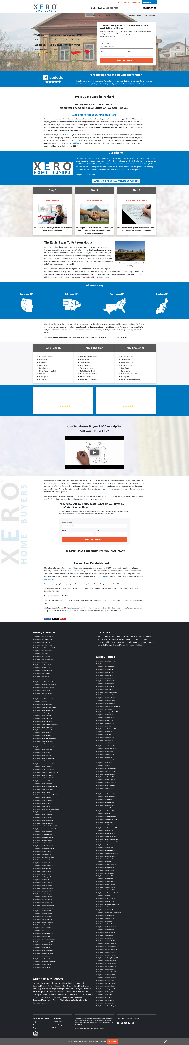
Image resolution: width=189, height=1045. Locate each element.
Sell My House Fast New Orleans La (43, 846)
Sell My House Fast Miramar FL (105, 825)
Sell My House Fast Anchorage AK (43, 942)
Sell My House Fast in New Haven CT (43, 719)
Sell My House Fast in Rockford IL (42, 767)
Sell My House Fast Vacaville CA (42, 665)
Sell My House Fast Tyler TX (41, 662)
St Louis (151, 642)
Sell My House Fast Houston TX (105, 757)
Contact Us (96, 15)
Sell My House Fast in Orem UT (42, 736)
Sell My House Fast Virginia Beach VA (43, 933)
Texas (44, 1000)
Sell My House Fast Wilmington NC (43, 696)
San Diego (126, 642)
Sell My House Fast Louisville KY (105, 788)
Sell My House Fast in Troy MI (41, 806)
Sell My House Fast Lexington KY (42, 956)
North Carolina (62, 994)
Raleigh (109, 645)
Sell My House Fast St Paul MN (41, 967)
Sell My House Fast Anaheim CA (105, 664)
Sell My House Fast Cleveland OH (105, 703)
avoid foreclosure (78, 143)
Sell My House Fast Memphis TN (105, 797)
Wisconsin (36, 1003)
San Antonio (107, 639)
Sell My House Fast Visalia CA (41, 673)
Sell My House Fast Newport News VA (107, 856)
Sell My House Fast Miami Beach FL (106, 817)
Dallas (113, 636)
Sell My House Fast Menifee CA (105, 808)
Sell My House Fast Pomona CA (105, 901)
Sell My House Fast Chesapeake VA (106, 692)
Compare (107, 15)
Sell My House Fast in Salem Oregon (43, 769)
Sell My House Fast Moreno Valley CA (107, 839)
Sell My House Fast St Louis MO (42, 916)
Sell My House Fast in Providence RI (43, 750)
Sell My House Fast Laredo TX (104, 777)
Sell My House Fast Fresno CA (104, 735)
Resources (36, 1025)
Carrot (102, 1028)
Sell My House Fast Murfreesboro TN (107, 842)
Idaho (63, 986)
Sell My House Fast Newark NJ (42, 843)
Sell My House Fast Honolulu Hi (105, 754)
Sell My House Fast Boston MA (105, 684)
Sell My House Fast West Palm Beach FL (44, 685)
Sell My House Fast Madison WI (105, 794)
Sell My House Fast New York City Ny (43, 849)
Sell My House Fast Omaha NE (41, 860)
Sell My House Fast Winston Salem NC (44, 939)
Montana (53, 991)
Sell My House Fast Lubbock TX (105, 791)
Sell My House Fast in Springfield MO (43, 789)
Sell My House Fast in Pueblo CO (42, 753)
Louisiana (44, 989)
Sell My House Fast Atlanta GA (104, 669)
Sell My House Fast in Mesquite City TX (44, 707)
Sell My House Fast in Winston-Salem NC (44, 829)
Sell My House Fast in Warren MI (42, 812)
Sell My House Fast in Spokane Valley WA (45, 786)
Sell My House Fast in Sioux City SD (43, 775)
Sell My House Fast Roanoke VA (105, 930)
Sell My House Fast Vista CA (41, 676)
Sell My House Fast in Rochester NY (43, 764)
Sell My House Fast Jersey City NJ (106, 771)
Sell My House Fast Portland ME (42, 965)
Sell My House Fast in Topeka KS (42, 803)
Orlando (99, 639)
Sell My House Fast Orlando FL (42, 863)
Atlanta (98, 636)
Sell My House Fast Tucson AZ (42, 928)
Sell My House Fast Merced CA (105, 811)
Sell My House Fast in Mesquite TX (43, 710)
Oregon (36, 997)
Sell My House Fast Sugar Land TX (106, 989)
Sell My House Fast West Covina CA (43, 682)
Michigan (79, 989)
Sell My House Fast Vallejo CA (41, 668)
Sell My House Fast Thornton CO (42, 645)
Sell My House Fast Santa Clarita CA (43, 905)
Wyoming (45, 1003)
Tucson (148, 639)
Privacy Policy (57, 1025)
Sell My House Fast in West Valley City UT (45, 826)
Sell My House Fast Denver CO (105, 718)
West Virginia (82, 1000)
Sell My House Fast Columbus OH (105, 709)
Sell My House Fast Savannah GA (105, 975)
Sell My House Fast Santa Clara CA (106, 963)
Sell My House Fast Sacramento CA (43, 888)
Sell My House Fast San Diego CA (42, 894)
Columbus (134, 642)
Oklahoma (89, 994)
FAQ (116, 15)
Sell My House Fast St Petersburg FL (43, 922)
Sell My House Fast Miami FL (104, 800)
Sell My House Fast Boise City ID (42, 945)
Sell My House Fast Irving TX (104, 766)
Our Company (136, 2)
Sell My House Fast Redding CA (105, 918)
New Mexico (43, 994)
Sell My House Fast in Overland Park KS (44, 738)
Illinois (68, 986)
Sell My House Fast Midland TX (105, 822)
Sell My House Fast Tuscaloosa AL (43, 659)
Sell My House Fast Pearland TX (105, 890)
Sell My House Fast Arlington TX (105, 667)
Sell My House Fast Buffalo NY (41, 948)
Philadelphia (110, 642)
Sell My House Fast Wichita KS (41, 936)
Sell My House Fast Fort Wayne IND (43, 950)
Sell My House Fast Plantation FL (105, 898)
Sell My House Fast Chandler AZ (105, 686)
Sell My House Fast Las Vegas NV (105, 780)
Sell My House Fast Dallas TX (104, 715)
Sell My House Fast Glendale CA (105, 746)
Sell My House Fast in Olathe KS (42, 733)
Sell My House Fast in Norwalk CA (42, 727)
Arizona (49, 983)
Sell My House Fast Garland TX (105, 737)
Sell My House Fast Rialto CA (104, 924)
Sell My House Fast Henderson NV (43, 953)
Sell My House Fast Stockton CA (42, 919)
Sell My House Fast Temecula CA (42, 639)
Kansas (86, 986)
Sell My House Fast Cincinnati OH (105, 701)
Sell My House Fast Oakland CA (42, 854)
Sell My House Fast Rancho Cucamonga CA (108, 913)
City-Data (87, 584)
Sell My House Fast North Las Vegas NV (44, 962)
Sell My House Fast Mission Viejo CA (106, 828)
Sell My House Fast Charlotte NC (105, 689)
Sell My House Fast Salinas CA (104, 938)
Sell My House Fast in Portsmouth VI (43, 747)
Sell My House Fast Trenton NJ (42, 656)
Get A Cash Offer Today (131, 15)
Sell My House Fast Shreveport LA (106, 978)
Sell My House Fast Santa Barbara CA (107, 961)
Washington (71, 1000)
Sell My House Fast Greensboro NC (106, 749)
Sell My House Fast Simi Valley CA (105, 980)
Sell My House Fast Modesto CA (105, 833)
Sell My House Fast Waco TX (41, 679)
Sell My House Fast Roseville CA (105, 932)
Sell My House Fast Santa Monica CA (106, 969)
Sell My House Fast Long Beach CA (106, 783)
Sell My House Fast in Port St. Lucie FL (44, 744)
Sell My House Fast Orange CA (105, 873)
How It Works (123, 2)
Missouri (45, 991)
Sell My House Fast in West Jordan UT (44, 823)
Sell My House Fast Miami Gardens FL (107, 819)
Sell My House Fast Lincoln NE (41, 959)
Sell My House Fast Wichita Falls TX (43, 693)
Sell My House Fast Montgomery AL (106, 836)
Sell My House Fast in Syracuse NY (43, 801)
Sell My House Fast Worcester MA (43, 699)
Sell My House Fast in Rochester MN (43, 761)
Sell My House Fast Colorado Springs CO (108, 706)
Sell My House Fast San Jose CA (42, 899)
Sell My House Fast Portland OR (105, 907)
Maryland (58, 989)
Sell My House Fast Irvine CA (104, 763)
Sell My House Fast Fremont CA (105, 732)
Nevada (68, 991)
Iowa (81, 986)
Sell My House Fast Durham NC (105, 723)
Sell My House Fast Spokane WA (42, 914)
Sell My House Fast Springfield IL (105, 986)
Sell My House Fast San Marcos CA (106, 952)
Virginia (63, 1000)
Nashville (116, 639)
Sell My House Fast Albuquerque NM (106, 661)
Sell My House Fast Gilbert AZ (104, 740)
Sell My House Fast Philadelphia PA (43, 866)
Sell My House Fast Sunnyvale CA (105, 992)
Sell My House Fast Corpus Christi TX (107, 712)
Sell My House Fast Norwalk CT (105, 862)
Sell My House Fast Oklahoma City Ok (44, 857)
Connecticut (81, 983)
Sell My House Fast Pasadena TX (105, 887)
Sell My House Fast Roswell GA (105, 935)
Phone (102, 51)
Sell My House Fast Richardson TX (106, 927)
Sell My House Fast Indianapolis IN (106, 760)
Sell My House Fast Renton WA (105, 921)
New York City (126, 639)
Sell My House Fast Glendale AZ (105, 743)
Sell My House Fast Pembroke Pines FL (107, 893)
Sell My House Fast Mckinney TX (105, 805)
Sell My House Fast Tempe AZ (41, 642)
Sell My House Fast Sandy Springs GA (107, 958)
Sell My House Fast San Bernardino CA (107, 946)
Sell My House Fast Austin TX (104, 675)
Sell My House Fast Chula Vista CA (106, 698)
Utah (49, 1000)
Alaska (43, 983)
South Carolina (67, 997)
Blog (34, 1028)
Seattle (141, 645)
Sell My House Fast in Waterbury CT (43, 817)
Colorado (72, 983)
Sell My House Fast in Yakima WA (42, 832)
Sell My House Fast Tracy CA (41, 654)
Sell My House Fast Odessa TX (105, 867)
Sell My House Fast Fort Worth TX (106, 729)
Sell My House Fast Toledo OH (105, 1003)
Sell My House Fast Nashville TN (42, 840)
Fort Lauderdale (132, 645)
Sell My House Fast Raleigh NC (42, 877)
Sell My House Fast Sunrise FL (104, 995)
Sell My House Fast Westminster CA (43, 687)
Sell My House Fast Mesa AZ (104, 814)
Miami (119, 642)
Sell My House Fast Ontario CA (105, 870)
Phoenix (135, 639)
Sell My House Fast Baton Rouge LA (106, 1006)
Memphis (137, 636)
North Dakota (74, 994)
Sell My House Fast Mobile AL (104, 831)
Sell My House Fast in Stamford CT (43, 792)
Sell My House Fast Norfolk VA (42, 851)
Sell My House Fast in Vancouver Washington (46, 809)
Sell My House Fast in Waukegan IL (43, 820)
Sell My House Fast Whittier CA (42, 690)
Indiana (75, 986)
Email (130, 51)
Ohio (82, 994)
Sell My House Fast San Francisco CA (43, 897)
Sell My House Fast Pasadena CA (105, 884)
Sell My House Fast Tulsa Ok (41, 931)
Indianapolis (100, 645)
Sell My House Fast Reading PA (105, 915)
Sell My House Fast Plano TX (41, 874)
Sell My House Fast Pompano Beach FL (107, 904)
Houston (120, 636)
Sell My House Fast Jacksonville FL (106, 768)
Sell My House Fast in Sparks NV (42, 784)
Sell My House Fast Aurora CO (104, 672)
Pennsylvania (45, 997)
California (64, 983)
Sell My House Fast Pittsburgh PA (42, 871)
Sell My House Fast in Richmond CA (43, 755)
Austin (122, 645)
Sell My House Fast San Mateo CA (105, 955)
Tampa (142, 639)
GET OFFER (112, 1041)
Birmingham (100, 642)
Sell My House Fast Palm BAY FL (105, 879)
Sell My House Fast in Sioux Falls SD (43, 778)
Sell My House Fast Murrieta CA (105, 845)
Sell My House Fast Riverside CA (42, 885)
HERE (107, 277)
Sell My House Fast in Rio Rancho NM (43, 758)
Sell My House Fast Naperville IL (105, 848)
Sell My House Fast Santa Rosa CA (106, 972)
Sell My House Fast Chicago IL (104, 695)
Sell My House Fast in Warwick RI (42, 815)
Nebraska (60, 991)
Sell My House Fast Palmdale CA (105, 881)
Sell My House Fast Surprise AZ (105, 997)
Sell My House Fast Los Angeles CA (106, 785)
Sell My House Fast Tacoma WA (105, 1000)
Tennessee (37, 1000)
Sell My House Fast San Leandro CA (106, 949)
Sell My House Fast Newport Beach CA (107, 853)
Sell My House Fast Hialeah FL (104, 751)
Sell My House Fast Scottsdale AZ (43, 908)
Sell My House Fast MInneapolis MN (43, 837)
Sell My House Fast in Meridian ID (42, 704)
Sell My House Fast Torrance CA (42, 651)
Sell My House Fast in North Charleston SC (45, 724)
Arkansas (56, 983)
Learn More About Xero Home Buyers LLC (116, 180)
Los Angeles (128, 636)
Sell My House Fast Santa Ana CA (42, 902)
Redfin (105, 576)
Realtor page (49, 579)
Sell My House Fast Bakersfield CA (106, 678)
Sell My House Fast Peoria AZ (104, 896)
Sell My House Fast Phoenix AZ (42, 868)
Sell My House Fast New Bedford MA (106, 850)
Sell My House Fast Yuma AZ (41, 702)
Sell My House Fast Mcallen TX (105, 802)
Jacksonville (146, 636)
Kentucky (36, 989)
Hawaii (57, 986)
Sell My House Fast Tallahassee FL (43, 637)
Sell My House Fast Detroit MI (104, 720)
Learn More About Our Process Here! (94, 115)
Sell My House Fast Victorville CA (42, 671)
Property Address (106, 43)
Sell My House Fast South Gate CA (106, 983)
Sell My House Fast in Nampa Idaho (43, 713)
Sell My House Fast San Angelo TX (106, 944)
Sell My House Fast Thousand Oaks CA (44, 648)
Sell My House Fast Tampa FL (41, 925)
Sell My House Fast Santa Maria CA (106, 966)
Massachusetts (68, 989)
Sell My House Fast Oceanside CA (106, 865)
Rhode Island (56, 997)
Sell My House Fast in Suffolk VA (42, 798)
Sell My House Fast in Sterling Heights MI (45, 795)
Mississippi (37, 991)
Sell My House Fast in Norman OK (42, 721)
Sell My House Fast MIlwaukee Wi (42, 834)
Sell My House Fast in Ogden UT (42, 730)
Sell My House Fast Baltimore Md (105, 681)
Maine (51, 989)
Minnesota (87, 989)
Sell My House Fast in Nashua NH (42, 716)
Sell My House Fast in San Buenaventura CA (45, 772)
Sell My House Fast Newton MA (105, 859)
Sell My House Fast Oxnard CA (104, 876)
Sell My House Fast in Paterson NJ (43, 741)
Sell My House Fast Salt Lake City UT (106, 941)
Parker (101, 486)
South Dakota (79, 997)
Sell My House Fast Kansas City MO (106, 774)
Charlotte (106, 636)
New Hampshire (78, 991)
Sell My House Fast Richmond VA (42, 882)
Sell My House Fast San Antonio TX (43, 891)
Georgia (50, 986)
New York (52, 994)
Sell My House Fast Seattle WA (42, 911)
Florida (43, 986)
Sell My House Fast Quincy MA (104, 910)
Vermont (56, 1000)
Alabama (36, 983)
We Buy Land (56, 1028)
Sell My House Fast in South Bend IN (43, 781)
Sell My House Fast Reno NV (41, 880)
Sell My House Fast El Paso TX (104, 726)
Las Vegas (143, 642)
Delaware (36, 986)
